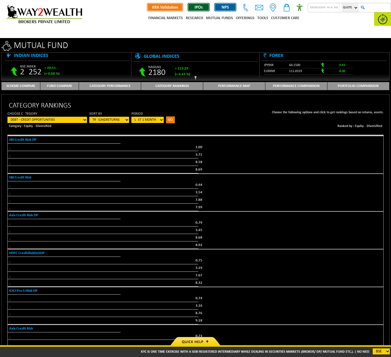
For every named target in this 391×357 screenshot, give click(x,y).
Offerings (245, 18)
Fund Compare (59, 86)
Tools (262, 18)
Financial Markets (165, 18)
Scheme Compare (20, 86)
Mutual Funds (219, 18)
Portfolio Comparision (358, 86)
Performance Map (234, 86)
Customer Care (285, 18)
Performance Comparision (296, 86)
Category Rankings (172, 86)
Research (194, 18)
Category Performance (110, 86)
